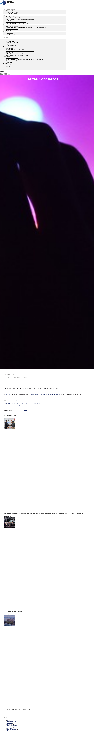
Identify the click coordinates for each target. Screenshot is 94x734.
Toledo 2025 (9, 20)
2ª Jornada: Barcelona (12, 12)
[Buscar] (25, 410)
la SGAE (8, 394)
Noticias (5, 67)
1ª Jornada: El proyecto (12, 11)
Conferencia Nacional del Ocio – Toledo (17, 23)
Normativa (9, 728)
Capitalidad (6, 15)
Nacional (9, 727)
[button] (15, 380)
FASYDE (9, 377)
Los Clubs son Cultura (9, 9)
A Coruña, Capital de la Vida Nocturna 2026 (17, 709)
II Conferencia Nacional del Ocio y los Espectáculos (20, 19)
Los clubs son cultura (12, 725)
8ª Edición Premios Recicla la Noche (16, 22)
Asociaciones (9, 33)
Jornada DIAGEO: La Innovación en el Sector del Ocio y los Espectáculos (26, 27)
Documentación (10, 34)
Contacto (5, 37)
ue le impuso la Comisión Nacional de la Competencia (44, 394)
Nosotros (5, 40)
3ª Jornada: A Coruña (12, 13)
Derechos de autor (11, 721)
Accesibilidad (9, 30)
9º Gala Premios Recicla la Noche (15, 18)
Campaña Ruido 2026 (12, 26)
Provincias (9, 731)
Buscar (2, 71)
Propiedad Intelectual (21, 377)
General (14, 377)
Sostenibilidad (7, 24)
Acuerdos (9, 720)
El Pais (16, 400)
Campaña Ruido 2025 (12, 29)
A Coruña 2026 (10, 16)
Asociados (6, 31)
